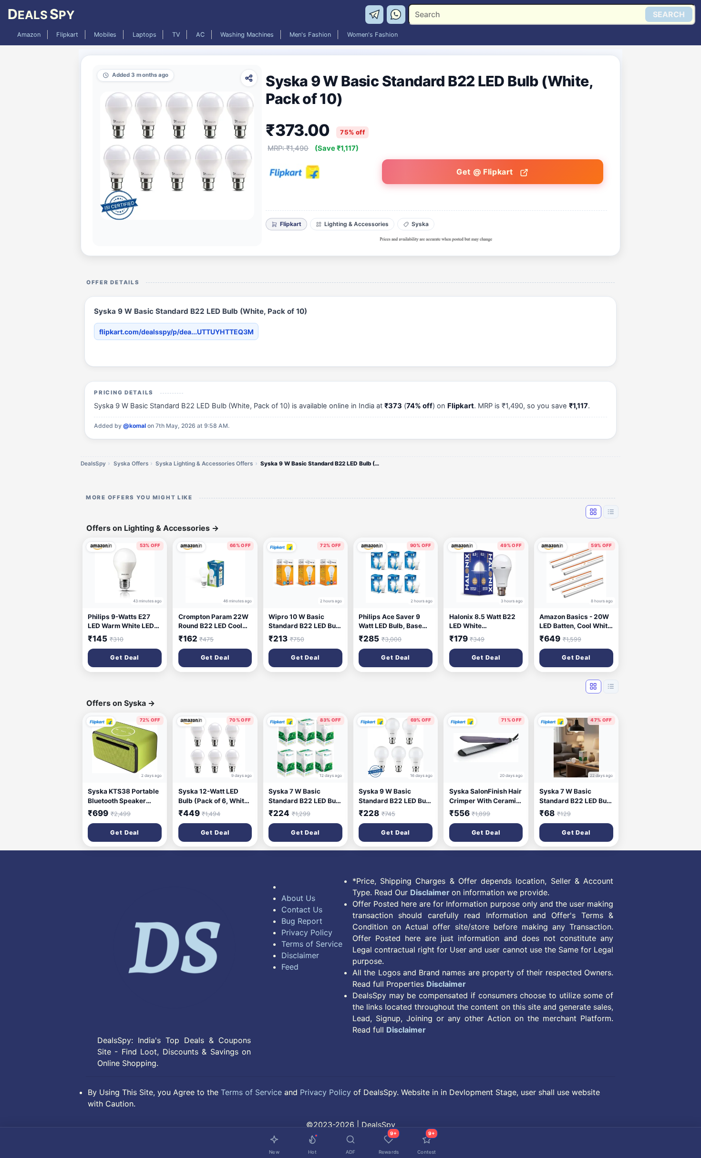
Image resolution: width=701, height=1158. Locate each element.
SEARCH (669, 14)
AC (200, 34)
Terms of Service (311, 944)
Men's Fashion (310, 34)
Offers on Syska (120, 703)
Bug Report (301, 921)
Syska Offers (130, 463)
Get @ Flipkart (485, 171)
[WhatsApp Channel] (396, 14)
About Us (298, 898)
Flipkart (67, 34)
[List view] (611, 511)
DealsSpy (93, 463)
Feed (290, 967)
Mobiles (105, 34)
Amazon (29, 34)
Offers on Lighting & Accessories (152, 528)
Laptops (144, 34)
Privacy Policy (306, 932)
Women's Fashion (372, 34)
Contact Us (301, 909)
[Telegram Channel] (376, 14)
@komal (134, 425)
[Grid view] (593, 511)
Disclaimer (300, 955)
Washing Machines (247, 34)
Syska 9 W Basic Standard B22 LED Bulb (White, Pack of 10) (322, 463)
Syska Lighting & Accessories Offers (204, 463)
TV (176, 34)
